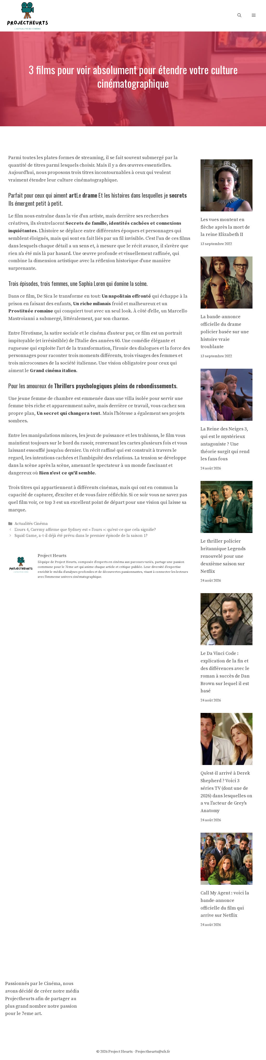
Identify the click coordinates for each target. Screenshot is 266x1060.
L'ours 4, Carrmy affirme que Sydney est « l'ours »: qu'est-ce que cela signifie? (85, 529)
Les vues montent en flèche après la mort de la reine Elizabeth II (225, 227)
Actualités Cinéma (31, 523)
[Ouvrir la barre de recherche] (239, 15)
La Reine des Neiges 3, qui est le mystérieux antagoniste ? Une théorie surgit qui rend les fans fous (225, 444)
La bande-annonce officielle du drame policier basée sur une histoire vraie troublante (225, 332)
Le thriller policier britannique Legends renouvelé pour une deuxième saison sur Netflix (223, 556)
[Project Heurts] (27, 15)
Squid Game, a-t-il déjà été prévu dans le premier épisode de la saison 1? (81, 535)
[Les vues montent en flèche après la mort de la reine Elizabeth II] (226, 207)
